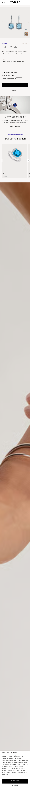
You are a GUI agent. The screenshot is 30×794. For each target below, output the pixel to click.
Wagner (5, 173)
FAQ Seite (19, 77)
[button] (28, 22)
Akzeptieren (15, 780)
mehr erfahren (15, 126)
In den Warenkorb (15, 85)
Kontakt (15, 90)
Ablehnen (15, 785)
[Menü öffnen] (3, 2)
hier (10, 774)
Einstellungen (15, 790)
